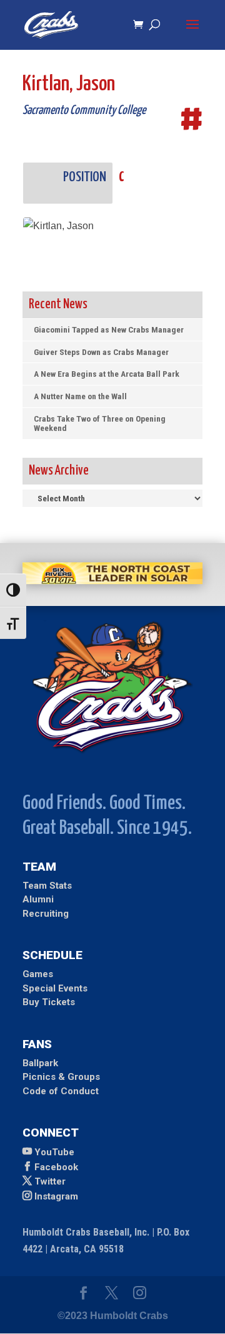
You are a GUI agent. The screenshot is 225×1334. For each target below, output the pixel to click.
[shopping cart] (141, 25)
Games (37, 974)
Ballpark (40, 1063)
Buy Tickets (48, 1002)
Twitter (50, 1181)
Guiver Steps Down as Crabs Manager (101, 352)
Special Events (55, 988)
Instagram (56, 1196)
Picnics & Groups (61, 1076)
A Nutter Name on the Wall (80, 396)
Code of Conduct (60, 1091)
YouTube (54, 1152)
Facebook (56, 1167)
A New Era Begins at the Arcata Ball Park (106, 374)
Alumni (38, 899)
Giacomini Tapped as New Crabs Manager (109, 329)
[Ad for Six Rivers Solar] (112, 580)
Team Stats (47, 885)
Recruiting (45, 913)
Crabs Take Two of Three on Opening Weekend (100, 423)
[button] (192, 32)
